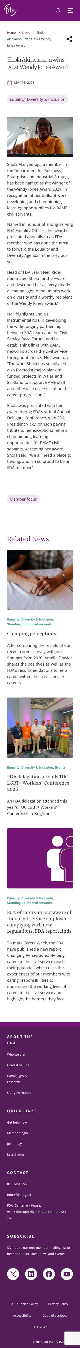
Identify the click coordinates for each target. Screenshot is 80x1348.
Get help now (17, 1122)
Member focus (23, 499)
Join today (14, 1144)
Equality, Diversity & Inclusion (37, 99)
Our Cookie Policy (25, 1304)
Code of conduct (55, 1315)
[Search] (58, 10)
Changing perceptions (31, 634)
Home (11, 32)
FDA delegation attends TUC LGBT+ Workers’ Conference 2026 (38, 783)
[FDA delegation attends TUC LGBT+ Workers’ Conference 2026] (40, 728)
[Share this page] (69, 39)
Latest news (16, 1154)
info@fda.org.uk (19, 1195)
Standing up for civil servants (29, 624)
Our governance (19, 1092)
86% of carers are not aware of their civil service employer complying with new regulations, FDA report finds (39, 922)
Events (60, 767)
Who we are (16, 1054)
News (26, 32)
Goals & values (18, 1065)
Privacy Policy (58, 1304)
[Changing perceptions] (40, 580)
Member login (17, 1133)
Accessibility (22, 1315)
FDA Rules (40, 1327)
